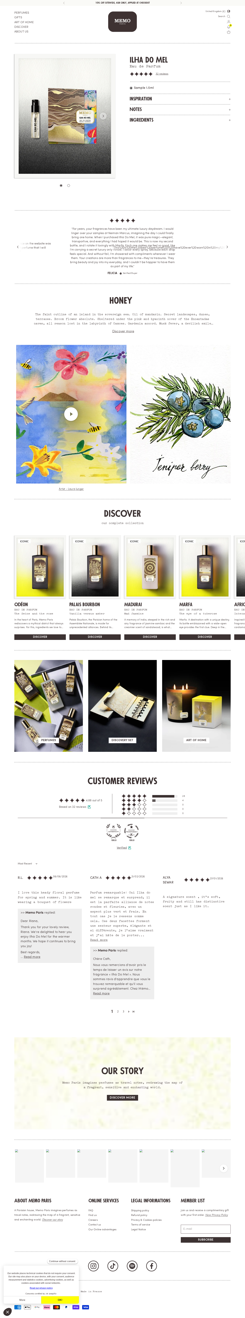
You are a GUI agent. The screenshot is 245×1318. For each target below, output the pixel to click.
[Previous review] (18, 232)
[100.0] (113, 802)
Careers (93, 1191)
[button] (141, 74)
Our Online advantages (102, 1200)
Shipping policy (140, 1181)
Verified (122, 818)
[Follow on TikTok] (112, 1236)
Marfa (185, 575)
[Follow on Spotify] (132, 1236)
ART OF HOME (24, 22)
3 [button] (123, 982)
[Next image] (103, 116)
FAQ (90, 1181)
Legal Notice (138, 1200)
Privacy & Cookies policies (146, 1191)
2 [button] (118, 982)
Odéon (21, 575)
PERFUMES (21, 12)
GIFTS (18, 17)
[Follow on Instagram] (93, 1236)
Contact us (94, 1195)
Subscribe (205, 1210)
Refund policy (139, 1186)
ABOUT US (21, 31)
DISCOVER (21, 27)
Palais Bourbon (84, 575)
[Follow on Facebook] (151, 1236)
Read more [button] (32, 927)
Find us (92, 1186)
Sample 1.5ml (144, 87)
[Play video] (71, 385)
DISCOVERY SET (122, 711)
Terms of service (140, 1195)
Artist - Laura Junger (71, 460)
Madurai (133, 575)
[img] (122, 225)
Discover (40, 608)
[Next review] (227, 232)
